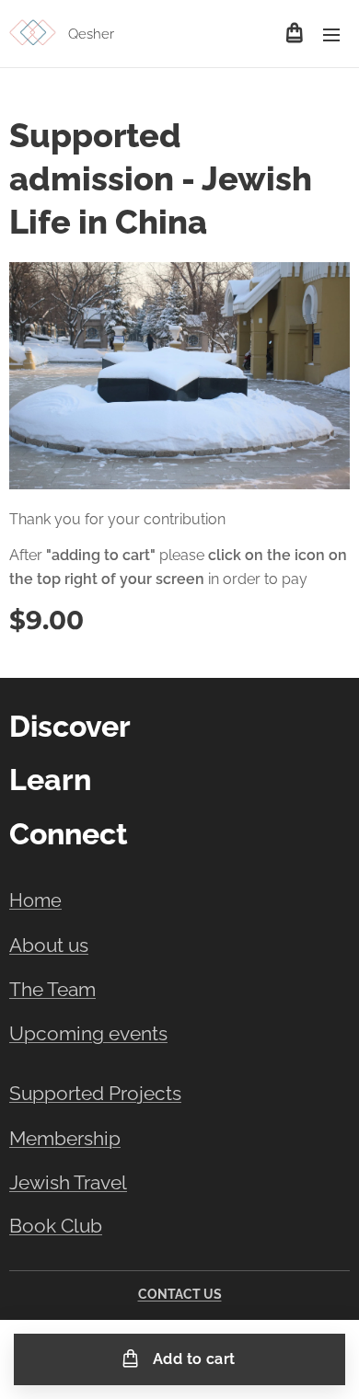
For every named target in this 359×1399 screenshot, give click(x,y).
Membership (65, 1138)
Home (35, 900)
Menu (331, 34)
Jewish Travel (68, 1182)
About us (48, 945)
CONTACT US (180, 1294)
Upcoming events (88, 1034)
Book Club (55, 1226)
